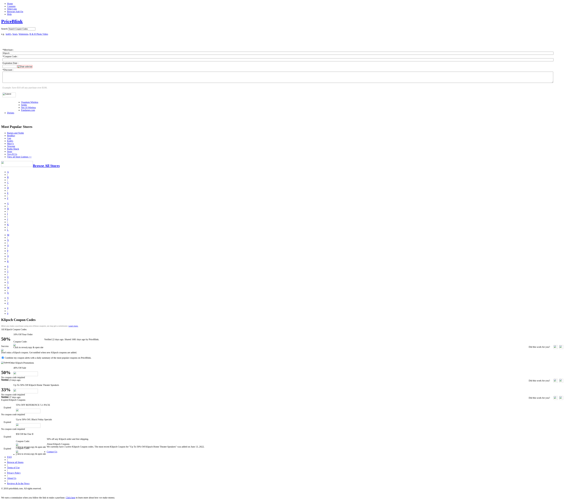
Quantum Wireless (29, 102)
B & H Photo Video (38, 34)
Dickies (10, 113)
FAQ (9, 457)
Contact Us (52, 451)
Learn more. (73, 326)
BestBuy (11, 135)
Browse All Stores (46, 166)
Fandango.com (28, 110)
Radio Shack (13, 149)
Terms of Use (13, 467)
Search (4, 29)
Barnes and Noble (15, 133)
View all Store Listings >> (19, 157)
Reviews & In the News (18, 483)
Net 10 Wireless (28, 107)
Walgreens (23, 34)
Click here (70, 497)
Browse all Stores (15, 462)
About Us (11, 478)
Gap (9, 138)
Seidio (24, 105)
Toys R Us (12, 154)
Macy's (10, 143)
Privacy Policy (14, 473)
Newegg (11, 146)
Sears (14, 34)
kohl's (8, 34)
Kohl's (10, 141)
